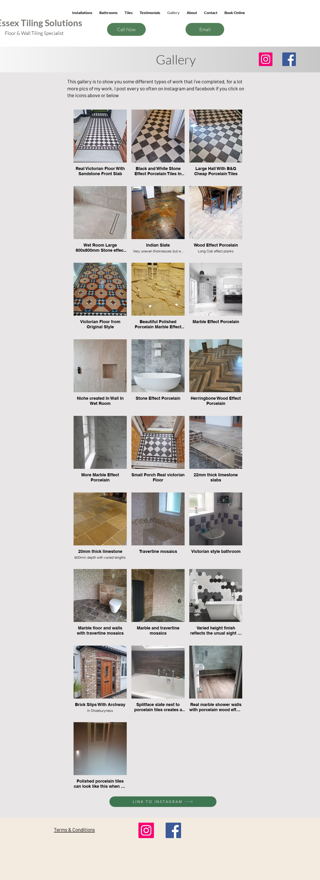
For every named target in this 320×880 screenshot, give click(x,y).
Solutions (63, 22)
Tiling (33, 22)
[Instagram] (265, 59)
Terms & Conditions (74, 829)
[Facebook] (289, 59)
